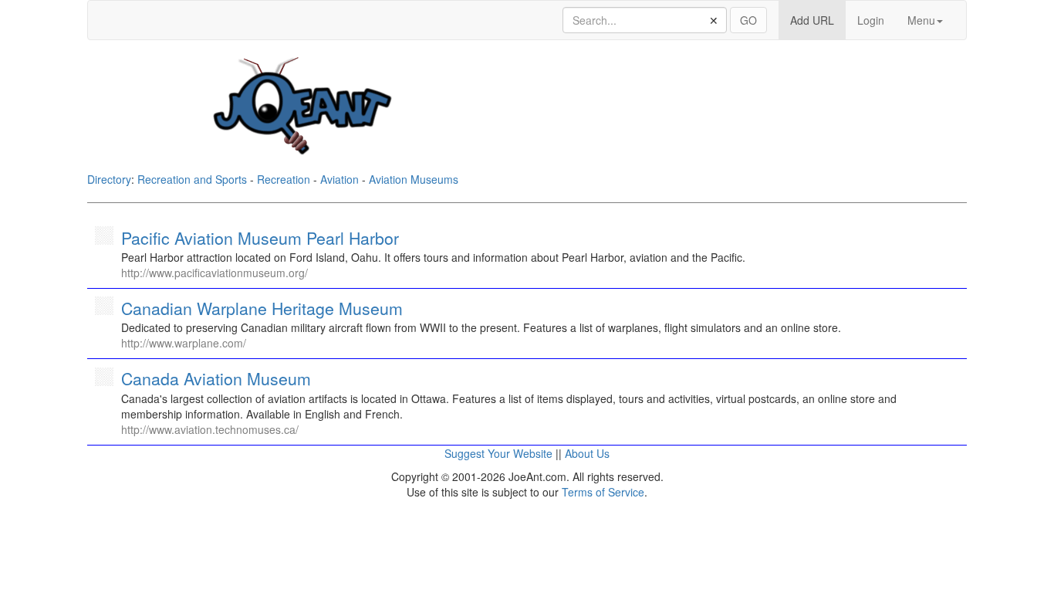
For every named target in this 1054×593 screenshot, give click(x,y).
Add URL (818, 20)
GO (748, 20)
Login (870, 20)
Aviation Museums (413, 179)
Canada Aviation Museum (216, 378)
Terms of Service (603, 492)
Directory (109, 179)
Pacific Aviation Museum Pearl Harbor (260, 237)
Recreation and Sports (192, 179)
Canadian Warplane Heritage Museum (262, 308)
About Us (587, 453)
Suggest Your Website (498, 453)
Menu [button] (921, 20)
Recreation (283, 179)
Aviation (339, 179)
